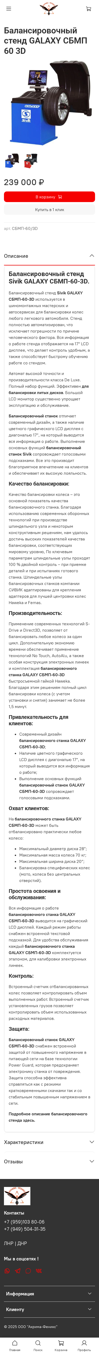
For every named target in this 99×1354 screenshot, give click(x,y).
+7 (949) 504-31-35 (24, 1229)
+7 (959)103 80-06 (24, 1222)
